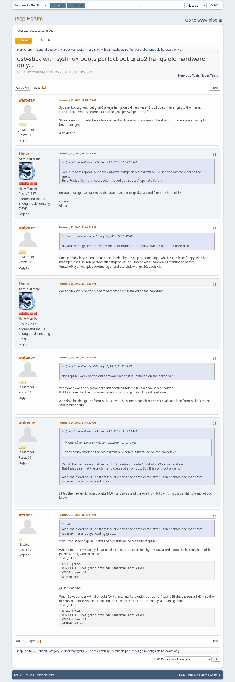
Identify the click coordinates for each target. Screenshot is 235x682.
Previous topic (189, 76)
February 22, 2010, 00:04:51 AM (77, 100)
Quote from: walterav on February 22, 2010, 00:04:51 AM (101, 162)
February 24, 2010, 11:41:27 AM (77, 422)
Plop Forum (28, 18)
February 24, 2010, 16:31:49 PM (77, 515)
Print (214, 87)
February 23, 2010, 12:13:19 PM (77, 283)
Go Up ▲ (215, 674)
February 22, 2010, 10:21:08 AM (77, 153)
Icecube (26, 514)
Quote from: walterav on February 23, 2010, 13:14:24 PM (101, 431)
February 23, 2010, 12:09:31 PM (77, 227)
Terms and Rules (197, 674)
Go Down (22, 87)
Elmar (24, 153)
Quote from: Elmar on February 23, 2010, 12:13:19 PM (99, 366)
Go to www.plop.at (203, 20)
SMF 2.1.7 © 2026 (24, 675)
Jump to (159, 659)
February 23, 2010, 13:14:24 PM (77, 357)
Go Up (20, 641)
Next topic (210, 76)
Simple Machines (45, 675)
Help (182, 674)
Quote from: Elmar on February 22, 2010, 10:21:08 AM (99, 236)
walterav (27, 100)
